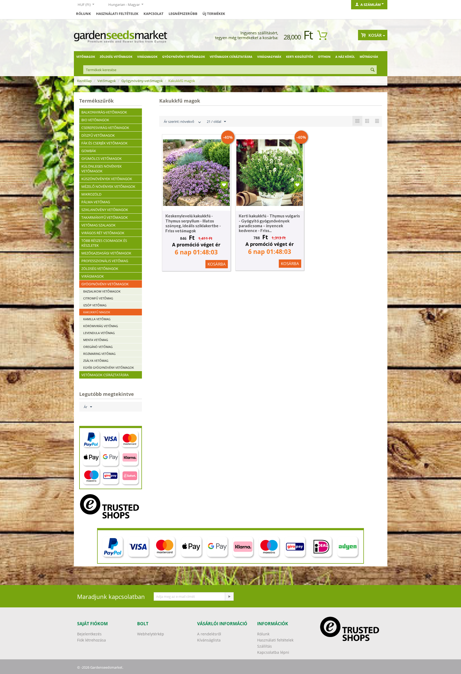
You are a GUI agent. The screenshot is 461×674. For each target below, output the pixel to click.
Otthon (324, 57)
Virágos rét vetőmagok (102, 232)
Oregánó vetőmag (98, 347)
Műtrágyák (369, 57)
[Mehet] (229, 596)
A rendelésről (209, 633)
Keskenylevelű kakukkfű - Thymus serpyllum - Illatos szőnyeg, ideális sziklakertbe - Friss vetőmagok (193, 223)
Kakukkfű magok (96, 312)
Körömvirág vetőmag (100, 326)
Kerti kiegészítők (299, 57)
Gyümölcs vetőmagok (101, 158)
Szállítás (264, 646)
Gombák (88, 150)
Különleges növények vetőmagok (101, 168)
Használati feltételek (117, 13)
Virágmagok (147, 57)
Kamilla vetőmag (96, 319)
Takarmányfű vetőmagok (104, 217)
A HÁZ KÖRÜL (345, 57)
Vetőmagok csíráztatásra (231, 57)
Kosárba (217, 264)
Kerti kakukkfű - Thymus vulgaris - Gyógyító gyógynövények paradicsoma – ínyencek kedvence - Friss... (269, 223)
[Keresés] (372, 70)
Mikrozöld (91, 194)
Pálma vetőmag (95, 202)
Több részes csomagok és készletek (104, 243)
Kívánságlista (209, 640)
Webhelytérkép (150, 633)
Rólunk (83, 13)
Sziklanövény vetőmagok (104, 209)
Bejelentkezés (89, 633)
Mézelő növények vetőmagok (108, 186)
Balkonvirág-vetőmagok (104, 112)
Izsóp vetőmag (94, 305)
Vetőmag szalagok (98, 225)
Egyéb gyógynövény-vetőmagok (108, 368)
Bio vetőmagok (95, 119)
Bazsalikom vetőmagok (102, 291)
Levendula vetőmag (99, 333)
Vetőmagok (85, 57)
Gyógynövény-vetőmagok (183, 57)
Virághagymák (269, 57)
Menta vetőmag (95, 340)
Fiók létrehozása (91, 640)
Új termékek (213, 13)
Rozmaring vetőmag (99, 354)
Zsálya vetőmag (95, 361)
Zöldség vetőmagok (116, 57)
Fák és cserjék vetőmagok (104, 143)
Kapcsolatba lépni (273, 652)
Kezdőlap (84, 80)
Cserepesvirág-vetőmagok (105, 127)
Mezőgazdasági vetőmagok (106, 253)
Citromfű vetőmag (98, 298)
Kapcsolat (154, 13)
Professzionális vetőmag (104, 260)
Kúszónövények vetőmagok (106, 178)
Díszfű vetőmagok (98, 135)
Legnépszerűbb (183, 13)
